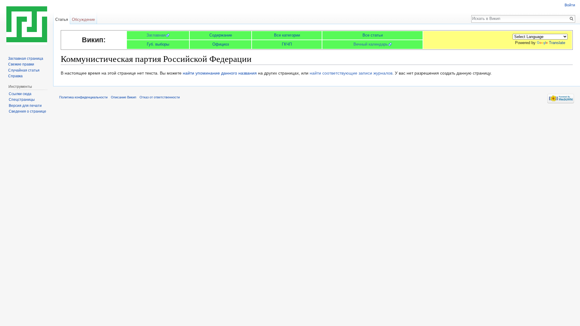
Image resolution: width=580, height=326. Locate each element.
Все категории (287, 35)
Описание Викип (123, 97)
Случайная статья (24, 70)
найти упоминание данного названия (220, 73)
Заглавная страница (25, 58)
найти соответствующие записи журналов (351, 73)
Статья (61, 19)
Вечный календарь (370, 44)
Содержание (220, 35)
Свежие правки (21, 64)
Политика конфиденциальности (83, 97)
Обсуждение (83, 19)
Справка (15, 76)
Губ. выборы (158, 44)
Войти (570, 5)
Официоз (220, 44)
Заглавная (156, 35)
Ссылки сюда (20, 94)
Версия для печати (25, 106)
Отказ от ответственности (160, 97)
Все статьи (372, 35)
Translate (557, 42)
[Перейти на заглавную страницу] (26, 24)
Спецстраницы (22, 99)
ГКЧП (287, 44)
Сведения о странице (27, 111)
